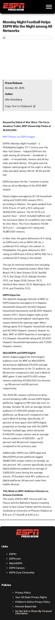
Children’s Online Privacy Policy (32, 601)
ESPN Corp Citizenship (21, 572)
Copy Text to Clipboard (18, 106)
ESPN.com (15, 558)
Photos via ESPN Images (19, 136)
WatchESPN (15, 563)
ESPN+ (13, 554)
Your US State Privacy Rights (31, 597)
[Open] (49, 7)
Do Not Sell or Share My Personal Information (33, 612)
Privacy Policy (23, 592)
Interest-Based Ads (25, 606)
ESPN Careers (17, 567)
